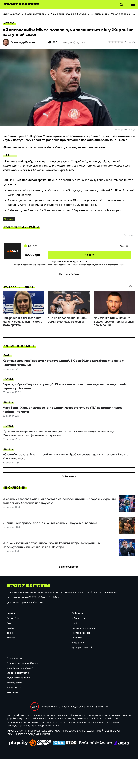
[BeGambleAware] (95, 743)
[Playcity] (18, 743)
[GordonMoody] (40, 743)
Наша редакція (15, 687)
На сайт (89, 254)
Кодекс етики (15, 682)
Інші (74, 623)
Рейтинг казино (81, 632)
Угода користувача (18, 672)
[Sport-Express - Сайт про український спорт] (19, 4)
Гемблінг (77, 637)
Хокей (10, 627)
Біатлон (11, 637)
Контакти (12, 692)
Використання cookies (20, 667)
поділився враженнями (38, 180)
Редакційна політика (19, 677)
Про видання (14, 658)
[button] (121, 5)
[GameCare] (121, 743)
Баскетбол (13, 618)
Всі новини (69, 476)
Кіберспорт (78, 618)
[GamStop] (65, 743)
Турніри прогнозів (82, 647)
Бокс (9, 623)
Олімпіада (77, 613)
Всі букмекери (69, 274)
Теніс (7, 355)
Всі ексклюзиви (69, 566)
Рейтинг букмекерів (83, 627)
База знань (78, 642)
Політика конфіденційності (22, 663)
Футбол (9, 23)
